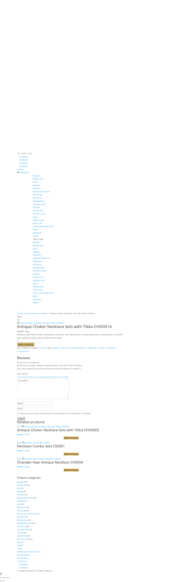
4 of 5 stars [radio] (53, 377)
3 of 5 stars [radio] (43, 377)
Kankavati (37, 232)
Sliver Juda (37, 223)
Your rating (23, 373)
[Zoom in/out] (1, 577)
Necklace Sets (39, 213)
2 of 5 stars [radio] (32, 377)
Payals (35, 236)
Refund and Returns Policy (29, 551)
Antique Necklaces (78, 348)
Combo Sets (38, 210)
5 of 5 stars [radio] (64, 377)
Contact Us (22, 561)
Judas (35, 217)
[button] (18, 320)
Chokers (36, 207)
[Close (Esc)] (9, 577)
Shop (26, 313)
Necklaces (37, 198)
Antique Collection (60, 348)
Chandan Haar (39, 204)
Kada (35, 182)
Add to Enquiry (25, 344)
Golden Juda (38, 220)
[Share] (6, 577)
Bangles (36, 175)
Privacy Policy (23, 558)
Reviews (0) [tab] (24, 351)
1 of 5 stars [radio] (22, 377)
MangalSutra (38, 201)
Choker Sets (92, 348)
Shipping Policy (24, 555)
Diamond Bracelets (41, 191)
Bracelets (37, 188)
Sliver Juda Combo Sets (43, 226)
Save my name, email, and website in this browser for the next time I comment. (55, 413)
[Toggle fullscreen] (4, 577)
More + (36, 229)
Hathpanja (37, 194)
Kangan (36, 185)
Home (19, 313)
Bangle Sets (38, 179)
